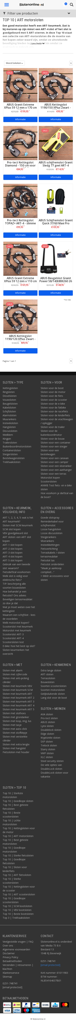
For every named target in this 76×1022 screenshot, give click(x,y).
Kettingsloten (10, 388)
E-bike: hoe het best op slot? (19, 646)
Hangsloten (9, 427)
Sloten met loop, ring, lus (17, 721)
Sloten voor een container (55, 442)
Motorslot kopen (50, 477)
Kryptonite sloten (50, 737)
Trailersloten (10, 442)
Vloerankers (47, 541)
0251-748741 (10, 983)
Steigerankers (48, 537)
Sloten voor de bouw (53, 438)
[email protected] (50, 965)
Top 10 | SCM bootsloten (17, 906)
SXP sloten (47, 741)
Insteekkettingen (50, 544)
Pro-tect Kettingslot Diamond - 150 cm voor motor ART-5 (20, 165)
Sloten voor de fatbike (53, 407)
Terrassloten (48, 678)
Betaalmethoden (12, 961)
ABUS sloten (48, 722)
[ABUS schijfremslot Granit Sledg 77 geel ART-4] (56, 142)
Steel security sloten (52, 761)
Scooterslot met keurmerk (18, 626)
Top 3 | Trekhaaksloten (16, 917)
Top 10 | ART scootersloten (19, 894)
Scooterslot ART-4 (13, 638)
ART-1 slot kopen (12, 544)
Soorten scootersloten (53, 686)
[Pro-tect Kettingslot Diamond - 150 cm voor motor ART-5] (20, 142)
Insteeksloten (10, 423)
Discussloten (10, 431)
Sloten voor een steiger (54, 446)
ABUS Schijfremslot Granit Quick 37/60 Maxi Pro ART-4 (56, 223)
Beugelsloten (10, 403)
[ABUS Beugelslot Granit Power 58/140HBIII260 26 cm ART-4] (56, 258)
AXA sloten (47, 714)
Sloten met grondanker (16, 717)
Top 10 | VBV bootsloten (17, 910)
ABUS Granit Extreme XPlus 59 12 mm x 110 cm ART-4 (20, 281)
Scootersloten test (13, 642)
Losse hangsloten (51, 529)
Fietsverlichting (49, 548)
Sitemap (7, 976)
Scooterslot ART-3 (13, 634)
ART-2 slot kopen (12, 548)
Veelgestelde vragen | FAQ (18, 941)
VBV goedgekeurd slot (15, 533)
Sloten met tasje (12, 725)
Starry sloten (48, 749)
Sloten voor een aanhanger (56, 469)
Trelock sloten (49, 745)
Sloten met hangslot (14, 748)
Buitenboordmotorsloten (17, 446)
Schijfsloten (9, 411)
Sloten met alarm (12, 670)
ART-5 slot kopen (12, 560)
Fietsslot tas (48, 560)
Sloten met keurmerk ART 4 (18, 705)
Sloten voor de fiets (52, 396)
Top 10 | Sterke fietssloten (18, 855)
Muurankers (9, 419)
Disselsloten (10, 396)
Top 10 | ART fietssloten (17, 875)
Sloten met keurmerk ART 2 (18, 697)
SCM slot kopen (12, 529)
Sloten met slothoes (14, 713)
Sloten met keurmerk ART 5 (18, 709)
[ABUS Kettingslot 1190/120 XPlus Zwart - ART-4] (20, 316)
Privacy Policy (10, 957)
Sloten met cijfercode (15, 674)
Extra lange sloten (51, 670)
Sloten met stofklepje (15, 732)
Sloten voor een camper (54, 462)
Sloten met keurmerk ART (17, 693)
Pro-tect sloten (49, 718)
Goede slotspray (50, 517)
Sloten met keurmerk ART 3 (18, 701)
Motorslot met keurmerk (17, 630)
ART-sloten (47, 674)
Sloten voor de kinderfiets (55, 415)
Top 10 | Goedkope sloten (18, 801)
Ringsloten (9, 392)
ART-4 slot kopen (12, 556)
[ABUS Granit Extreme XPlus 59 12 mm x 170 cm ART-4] (20, 85)
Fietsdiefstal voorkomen (16, 572)
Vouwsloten (9, 399)
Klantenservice (11, 972)
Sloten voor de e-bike (53, 403)
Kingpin (7, 438)
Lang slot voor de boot (54, 697)
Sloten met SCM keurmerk (18, 525)
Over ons (8, 945)
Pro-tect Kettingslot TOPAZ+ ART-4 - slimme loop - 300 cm (20, 223)
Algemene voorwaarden (16, 949)
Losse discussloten (51, 533)
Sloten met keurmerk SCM (18, 690)
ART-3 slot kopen (12, 552)
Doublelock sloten (51, 730)
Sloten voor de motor (53, 392)
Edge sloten (47, 733)
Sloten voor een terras (53, 473)
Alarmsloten (9, 415)
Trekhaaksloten (11, 462)
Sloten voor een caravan (55, 458)
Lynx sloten (47, 726)
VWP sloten (47, 753)
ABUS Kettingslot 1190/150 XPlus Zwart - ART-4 (55, 108)
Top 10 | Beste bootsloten (18, 914)
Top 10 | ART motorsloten (18, 836)
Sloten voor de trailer (53, 427)
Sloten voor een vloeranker (56, 466)
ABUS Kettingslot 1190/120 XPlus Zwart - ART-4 (20, 339)
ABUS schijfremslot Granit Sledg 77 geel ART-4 (56, 164)
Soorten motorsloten (53, 690)
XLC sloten (47, 757)
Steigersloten (10, 454)
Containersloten (12, 450)
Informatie (20, 119)
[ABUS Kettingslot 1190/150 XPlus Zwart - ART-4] (56, 85)
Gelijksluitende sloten (53, 693)
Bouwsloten (47, 682)
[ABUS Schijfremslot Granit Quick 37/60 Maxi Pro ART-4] (56, 200)
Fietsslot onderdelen (52, 564)
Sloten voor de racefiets (54, 411)
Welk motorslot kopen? (16, 622)
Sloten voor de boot (52, 388)
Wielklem (8, 434)
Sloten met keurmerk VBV (17, 686)
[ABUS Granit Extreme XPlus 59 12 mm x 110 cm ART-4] (20, 258)
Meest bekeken (14, 63)
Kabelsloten (9, 407)
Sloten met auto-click (15, 728)
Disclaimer (9, 953)
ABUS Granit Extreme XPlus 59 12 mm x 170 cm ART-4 (20, 108)
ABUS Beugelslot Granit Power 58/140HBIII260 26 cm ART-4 (55, 281)
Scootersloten (49, 481)
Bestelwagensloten (14, 458)
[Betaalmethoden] (7, 1004)
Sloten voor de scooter (54, 399)
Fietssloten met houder (16, 752)
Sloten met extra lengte (16, 744)
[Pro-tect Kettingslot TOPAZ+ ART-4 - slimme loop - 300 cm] (20, 200)
